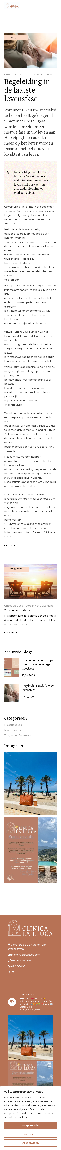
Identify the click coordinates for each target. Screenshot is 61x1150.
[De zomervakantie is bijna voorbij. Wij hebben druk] (30, 783)
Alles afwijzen (30, 1143)
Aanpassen (30, 1134)
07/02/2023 (16, 569)
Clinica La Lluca (13, 74)
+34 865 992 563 (21, 960)
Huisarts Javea (13, 724)
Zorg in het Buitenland (40, 74)
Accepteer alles (30, 1125)
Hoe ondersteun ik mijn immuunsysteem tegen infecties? (37, 665)
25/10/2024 (28, 675)
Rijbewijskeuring (14, 730)
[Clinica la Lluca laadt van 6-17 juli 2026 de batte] (30, 850)
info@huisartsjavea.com (25, 954)
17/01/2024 (16, 37)
